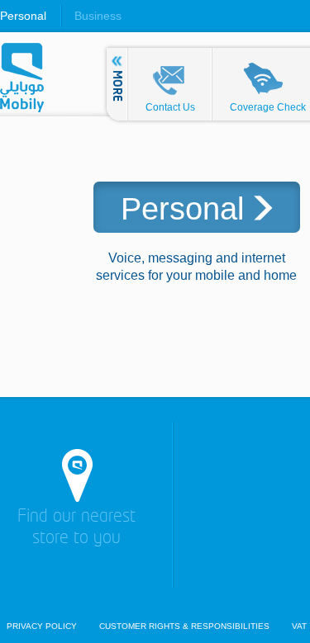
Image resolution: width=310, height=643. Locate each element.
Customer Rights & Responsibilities (184, 626)
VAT (299, 626)
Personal (23, 15)
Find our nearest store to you (76, 527)
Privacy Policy (42, 626)
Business (98, 15)
